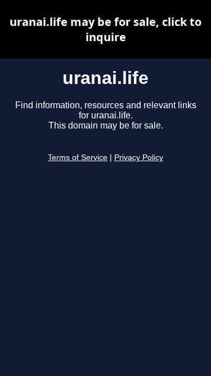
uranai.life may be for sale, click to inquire (105, 29)
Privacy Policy (138, 157)
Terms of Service (77, 157)
